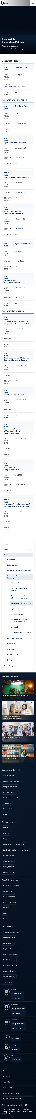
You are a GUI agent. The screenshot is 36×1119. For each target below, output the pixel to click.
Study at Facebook (18, 1008)
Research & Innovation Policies (15, 87)
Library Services (8, 866)
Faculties (6, 908)
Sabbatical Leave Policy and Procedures (12, 281)
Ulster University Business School (14, 759)
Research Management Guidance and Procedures (13, 212)
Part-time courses (8, 791)
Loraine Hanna (20, 192)
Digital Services (7, 942)
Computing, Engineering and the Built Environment (12, 717)
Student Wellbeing (8, 976)
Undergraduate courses (10, 780)
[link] (18, 689)
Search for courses (9, 775)
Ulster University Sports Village (13, 844)
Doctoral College (8, 808)
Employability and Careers (11, 948)
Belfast (5, 827)
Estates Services (8, 871)
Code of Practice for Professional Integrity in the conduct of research (17, 322)
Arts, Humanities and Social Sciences (15, 695)
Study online (7, 802)
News (4, 912)
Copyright (6, 1082)
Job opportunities (9, 897)
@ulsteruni (15, 1058)
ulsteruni (15, 1049)
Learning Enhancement (10, 965)
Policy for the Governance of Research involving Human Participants (13, 431)
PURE (5, 814)
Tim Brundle (19, 229)
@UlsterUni (15, 997)
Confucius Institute (9, 937)
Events (5, 918)
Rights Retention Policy (23, 244)
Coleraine (6, 832)
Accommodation (8, 855)
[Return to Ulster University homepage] (4, 3)
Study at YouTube (18, 1024)
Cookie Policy (7, 1088)
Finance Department (9, 953)
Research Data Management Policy (16, 177)
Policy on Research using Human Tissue (11, 468)
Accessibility (7, 1076)
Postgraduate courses (9, 786)
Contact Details (8, 891)
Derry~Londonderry (9, 838)
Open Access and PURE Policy (15, 143)
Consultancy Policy (21, 106)
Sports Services (7, 860)
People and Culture (9, 970)
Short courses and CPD (10, 797)
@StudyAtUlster (17, 993)
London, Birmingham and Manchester (15, 850)
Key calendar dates (9, 902)
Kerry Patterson (20, 123)
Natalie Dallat (19, 158)
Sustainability (7, 981)
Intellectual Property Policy (14, 394)
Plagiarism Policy (21, 67)
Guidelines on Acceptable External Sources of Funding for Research (16, 359)
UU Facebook (16, 1013)
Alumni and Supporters (10, 931)
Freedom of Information (11, 1093)
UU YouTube (16, 1028)
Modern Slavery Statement (12, 1099)
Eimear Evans (19, 261)
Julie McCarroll (20, 485)
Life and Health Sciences (11, 738)
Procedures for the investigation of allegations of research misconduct (17, 505)
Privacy (5, 1071)
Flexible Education (8, 959)
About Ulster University (11, 885)
